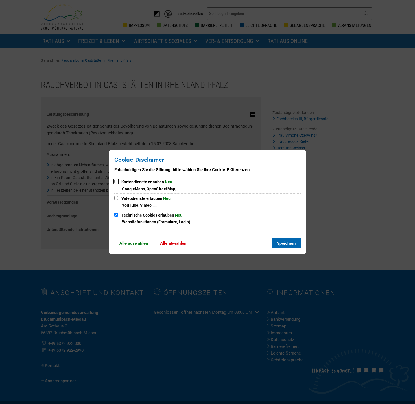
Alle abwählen (173, 243)
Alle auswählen (133, 243)
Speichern (286, 243)
